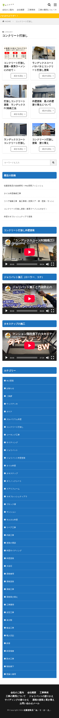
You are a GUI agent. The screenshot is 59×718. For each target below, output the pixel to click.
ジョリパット (12, 450)
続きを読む (18, 76)
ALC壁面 (10, 380)
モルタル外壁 (12, 519)
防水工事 (10, 658)
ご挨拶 (9, 396)
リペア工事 (11, 527)
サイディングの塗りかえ (17, 699)
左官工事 (10, 612)
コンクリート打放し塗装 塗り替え (42, 141)
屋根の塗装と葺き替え (43, 699)
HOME (8, 21)
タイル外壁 (11, 465)
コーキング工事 (13, 434)
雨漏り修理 (11, 674)
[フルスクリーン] (52, 264)
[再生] (6, 264)
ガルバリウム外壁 (14, 419)
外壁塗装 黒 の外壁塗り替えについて (43, 103)
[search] (53, 163)
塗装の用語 (11, 543)
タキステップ (12, 473)
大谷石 (9, 566)
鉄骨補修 (10, 651)
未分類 (9, 620)
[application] (29, 252)
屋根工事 (10, 589)
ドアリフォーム (13, 489)
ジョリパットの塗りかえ (41, 696)
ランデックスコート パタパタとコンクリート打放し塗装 (43, 66)
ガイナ (9, 411)
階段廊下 (10, 666)
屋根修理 (10, 574)
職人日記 (10, 635)
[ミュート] (47, 264)
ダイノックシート (14, 481)
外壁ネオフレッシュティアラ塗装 (18, 216)
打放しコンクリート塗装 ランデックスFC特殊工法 (14, 105)
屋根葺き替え (12, 597)
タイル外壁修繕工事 (12, 193)
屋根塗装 (10, 581)
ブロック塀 (11, 504)
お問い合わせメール (29, 703)
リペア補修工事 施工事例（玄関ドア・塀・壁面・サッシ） (29, 201)
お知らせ (10, 388)
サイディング (12, 442)
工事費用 (10, 604)
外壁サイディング (14, 550)
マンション (11, 512)
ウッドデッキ (12, 404)
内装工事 (10, 535)
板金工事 (10, 628)
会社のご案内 (8, 10)
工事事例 (31, 10)
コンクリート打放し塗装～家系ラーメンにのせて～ (14, 66)
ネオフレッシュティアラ (16, 496)
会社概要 (20, 10)
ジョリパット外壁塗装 (15, 458)
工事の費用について (46, 10)
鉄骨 (8, 643)
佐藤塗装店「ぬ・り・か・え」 (37, 710)
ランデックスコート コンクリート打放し (14, 141)
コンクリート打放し (24, 21)
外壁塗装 (10, 558)
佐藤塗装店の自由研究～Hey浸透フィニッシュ (23, 185)
